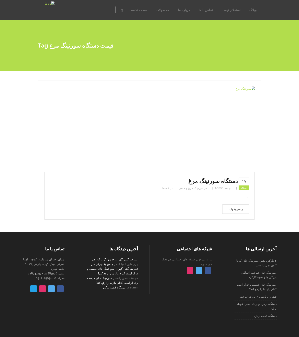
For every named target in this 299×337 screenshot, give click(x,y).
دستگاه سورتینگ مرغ (213, 181)
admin (219, 188)
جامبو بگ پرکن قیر (103, 259)
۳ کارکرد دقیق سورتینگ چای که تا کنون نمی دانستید (256, 263)
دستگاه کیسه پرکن (114, 287)
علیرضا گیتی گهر (128, 259)
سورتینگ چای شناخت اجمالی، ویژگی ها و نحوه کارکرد (259, 275)
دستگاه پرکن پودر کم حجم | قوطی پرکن (256, 306)
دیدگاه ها (167, 188)
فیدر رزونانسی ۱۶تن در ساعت (258, 296)
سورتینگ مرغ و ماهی (191, 188)
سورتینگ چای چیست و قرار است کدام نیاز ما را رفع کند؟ (257, 287)
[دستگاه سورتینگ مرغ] (149, 129)
